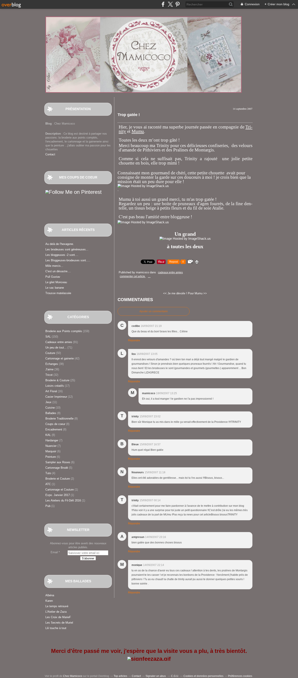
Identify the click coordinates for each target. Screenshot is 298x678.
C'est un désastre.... (58, 271)
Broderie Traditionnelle (59, 418)
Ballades (50, 413)
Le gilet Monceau (56, 282)
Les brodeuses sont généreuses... (66, 249)
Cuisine (50, 407)
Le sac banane (54, 287)
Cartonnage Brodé (56, 467)
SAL (48, 336)
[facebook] (163, 4)
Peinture (50, 456)
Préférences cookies (240, 676)
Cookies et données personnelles (203, 676)
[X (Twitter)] (170, 4)
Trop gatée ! (129, 115)
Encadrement (53, 429)
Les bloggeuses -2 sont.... (61, 255)
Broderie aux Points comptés (63, 331)
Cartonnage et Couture (59, 489)
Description (53, 133)
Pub (47, 506)
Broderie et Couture (57, 478)
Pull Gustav (52, 276)
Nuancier (51, 445)
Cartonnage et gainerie (59, 358)
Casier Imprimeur (56, 396)
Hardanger (51, 440)
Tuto (48, 473)
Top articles (120, 676)
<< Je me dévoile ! (175, 293)
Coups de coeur (55, 424)
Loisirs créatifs (54, 385)
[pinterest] (177, 4)
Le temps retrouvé (56, 606)
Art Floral (51, 391)
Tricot (49, 374)
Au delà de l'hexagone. (59, 244)
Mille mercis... (54, 265)
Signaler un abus (156, 676)
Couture (50, 353)
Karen (49, 600)
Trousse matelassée (58, 293)
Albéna (49, 595)
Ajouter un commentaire (153, 311)
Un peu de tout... (56, 347)
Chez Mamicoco (72, 676)
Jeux (48, 402)
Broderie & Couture (57, 380)
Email (54, 552)
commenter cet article (133, 276)
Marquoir (50, 451)
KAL (48, 435)
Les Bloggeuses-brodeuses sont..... (67, 260)
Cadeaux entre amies (58, 342)
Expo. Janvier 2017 (57, 495)
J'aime (49, 369)
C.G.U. (175, 676)
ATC (48, 484)
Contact (50, 154)
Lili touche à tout (55, 628)
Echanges (51, 364)
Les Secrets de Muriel (59, 622)
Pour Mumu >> (197, 293)
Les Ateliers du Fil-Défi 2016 (63, 500)
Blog (48, 123)
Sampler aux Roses (57, 462)
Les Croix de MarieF (58, 617)
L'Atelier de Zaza (56, 611)
